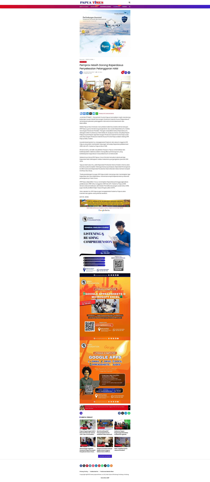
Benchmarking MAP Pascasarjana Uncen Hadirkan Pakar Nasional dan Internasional (104, 432)
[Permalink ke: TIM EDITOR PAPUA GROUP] (81, 72)
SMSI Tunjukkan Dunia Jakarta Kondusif (120, 449)
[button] (129, 2)
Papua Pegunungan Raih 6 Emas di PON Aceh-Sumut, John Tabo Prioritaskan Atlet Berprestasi (87, 432)
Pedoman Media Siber (107, 471)
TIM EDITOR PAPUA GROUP (88, 72)
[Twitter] (122, 413)
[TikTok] (105, 465)
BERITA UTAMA (83, 62)
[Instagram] (93, 465)
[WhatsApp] (96, 113)
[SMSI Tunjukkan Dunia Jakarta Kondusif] (122, 442)
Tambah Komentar (105, 456)
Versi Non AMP (105, 478)
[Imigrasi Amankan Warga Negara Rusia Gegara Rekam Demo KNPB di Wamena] (105, 442)
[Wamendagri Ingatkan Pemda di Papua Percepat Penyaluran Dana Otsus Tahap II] (88, 442)
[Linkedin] (96, 465)
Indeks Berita (94, 471)
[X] (90, 113)
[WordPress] (90, 465)
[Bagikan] (129, 72)
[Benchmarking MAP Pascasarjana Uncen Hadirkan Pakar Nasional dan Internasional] (105, 425)
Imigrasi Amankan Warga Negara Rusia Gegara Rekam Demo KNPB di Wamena (104, 450)
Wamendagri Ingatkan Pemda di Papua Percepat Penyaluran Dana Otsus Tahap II (87, 450)
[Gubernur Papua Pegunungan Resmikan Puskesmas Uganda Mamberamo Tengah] (122, 425)
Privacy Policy (84, 471)
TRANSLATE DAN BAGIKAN (106, 113)
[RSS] (111, 465)
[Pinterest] (87, 465)
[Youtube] (99, 465)
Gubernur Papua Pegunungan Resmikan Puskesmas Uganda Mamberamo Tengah (121, 432)
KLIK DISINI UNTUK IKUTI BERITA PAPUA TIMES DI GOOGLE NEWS (105, 208)
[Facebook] (84, 113)
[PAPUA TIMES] (92, 2)
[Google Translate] (81, 113)
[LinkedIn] (87, 113)
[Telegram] (93, 113)
